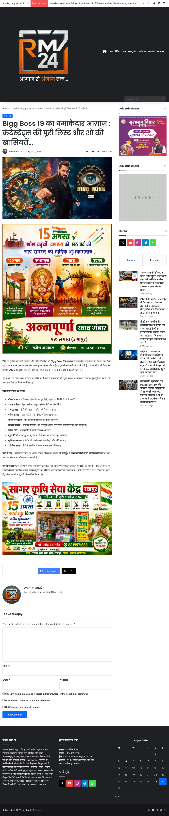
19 (133, 774)
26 (133, 781)
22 (155, 774)
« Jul (117, 796)
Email (6, 679)
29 (155, 781)
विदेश (117, 51)
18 (126, 774)
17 (119, 774)
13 (141, 768)
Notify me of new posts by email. (22, 707)
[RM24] (43, 54)
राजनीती (151, 51)
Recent (131, 260)
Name (6, 665)
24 (119, 781)
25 (126, 781)
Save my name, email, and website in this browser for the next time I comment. (46, 693)
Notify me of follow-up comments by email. (28, 700)
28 (148, 781)
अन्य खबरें (161, 51)
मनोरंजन (16, 108)
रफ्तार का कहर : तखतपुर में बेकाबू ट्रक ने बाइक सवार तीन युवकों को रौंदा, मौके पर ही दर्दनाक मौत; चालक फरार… (153, 305)
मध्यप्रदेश (132, 51)
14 (148, 768)
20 (140, 774)
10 (119, 768)
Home (7, 108)
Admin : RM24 (15, 151)
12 (133, 768)
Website (63, 679)
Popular (154, 260)
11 (126, 768)
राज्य (124, 51)
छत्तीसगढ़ (142, 51)
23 (163, 774)
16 (163, 768)
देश (111, 51)
